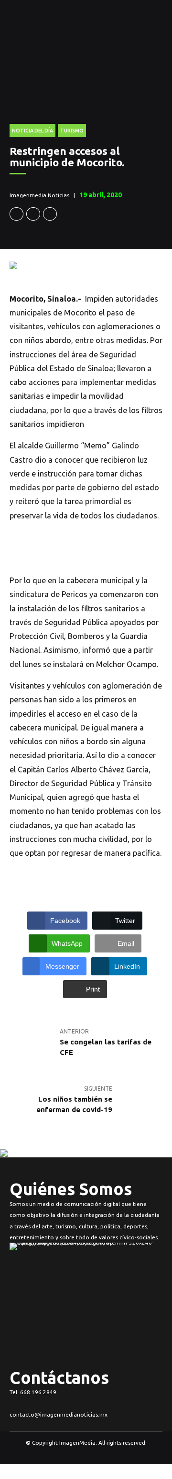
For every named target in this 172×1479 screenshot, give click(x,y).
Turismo (72, 130)
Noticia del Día (32, 130)
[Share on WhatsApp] (50, 214)
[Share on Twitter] (33, 214)
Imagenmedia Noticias (39, 195)
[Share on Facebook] (16, 214)
